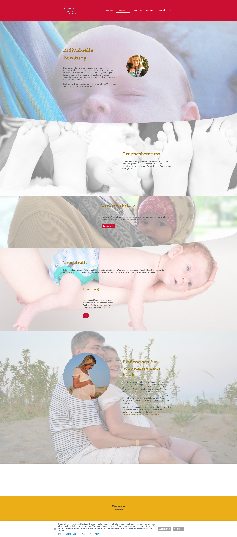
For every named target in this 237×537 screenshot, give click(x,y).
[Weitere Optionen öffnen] (170, 10)
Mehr (97, 534)
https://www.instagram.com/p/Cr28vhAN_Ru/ (141, 414)
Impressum (86, 534)
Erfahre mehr (108, 226)
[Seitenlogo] (70, 17)
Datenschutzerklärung (68, 534)
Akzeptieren (164, 529)
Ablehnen (178, 529)
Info (85, 316)
